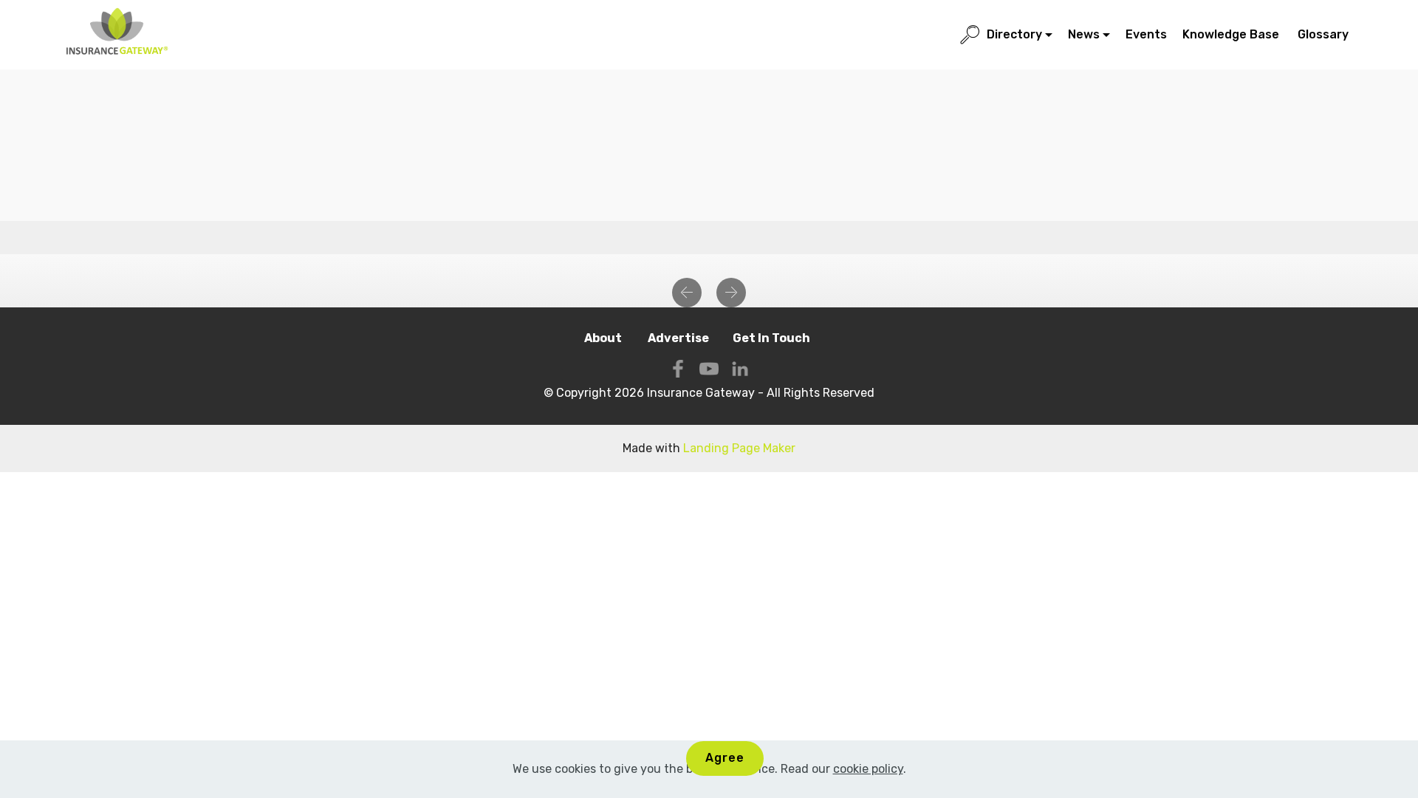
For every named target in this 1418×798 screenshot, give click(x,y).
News (1084, 34)
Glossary (1325, 34)
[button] (687, 292)
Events (1146, 34)
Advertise (678, 338)
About (604, 338)
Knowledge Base (1232, 34)
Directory (1014, 34)
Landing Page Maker (739, 448)
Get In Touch (771, 338)
